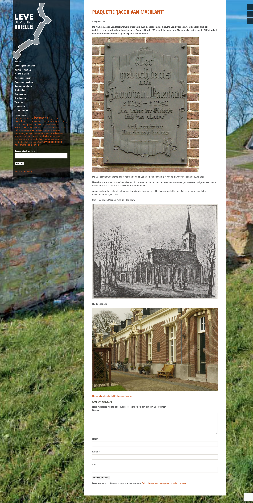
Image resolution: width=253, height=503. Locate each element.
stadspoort (57, 136)
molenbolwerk (38, 130)
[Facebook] (250, 14)
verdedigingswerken (52, 138)
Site (94, 464)
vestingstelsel (54, 142)
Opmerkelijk (19, 106)
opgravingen (27, 133)
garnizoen (20, 124)
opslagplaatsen (38, 134)
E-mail (96, 451)
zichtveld (35, 144)
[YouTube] (250, 21)
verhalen (33, 142)
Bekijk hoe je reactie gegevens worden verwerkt (164, 483)
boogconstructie (54, 119)
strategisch (38, 138)
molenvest (48, 131)
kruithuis (32, 127)
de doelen (29, 122)
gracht (29, 124)
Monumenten (20, 94)
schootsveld (18, 136)
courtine (20, 121)
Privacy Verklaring (23, 171)
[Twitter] (250, 7)
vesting (41, 141)
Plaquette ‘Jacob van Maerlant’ (128, 11)
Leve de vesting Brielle (41, 31)
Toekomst (18, 102)
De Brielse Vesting (22, 69)
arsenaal (28, 118)
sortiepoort (36, 136)
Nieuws (17, 61)
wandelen (25, 144)
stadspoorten (19, 139)
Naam (95, 438)
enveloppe (37, 121)
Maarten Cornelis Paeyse (44, 128)
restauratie (61, 134)
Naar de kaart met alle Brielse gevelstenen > (113, 395)
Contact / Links (21, 110)
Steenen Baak (27, 139)
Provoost (46, 134)
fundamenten (52, 121)
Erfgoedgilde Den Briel (24, 65)
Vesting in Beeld (21, 73)
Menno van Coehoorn (59, 128)
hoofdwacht (38, 124)
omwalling (18, 134)
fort (44, 122)
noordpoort (57, 130)
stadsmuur (48, 136)
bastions (41, 117)
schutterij (27, 136)
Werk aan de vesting (23, 82)
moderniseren (26, 131)
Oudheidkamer (21, 90)
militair (18, 130)
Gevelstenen (20, 98)
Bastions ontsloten (23, 86)
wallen (18, 144)
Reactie (95, 410)
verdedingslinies (22, 141)
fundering (64, 122)
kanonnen (21, 127)
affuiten (19, 118)
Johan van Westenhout (51, 125)
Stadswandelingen (22, 77)
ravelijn (54, 133)
